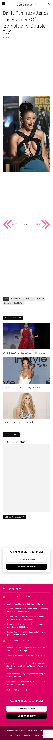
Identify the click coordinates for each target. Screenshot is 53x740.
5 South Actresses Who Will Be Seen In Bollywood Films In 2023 (25, 657)
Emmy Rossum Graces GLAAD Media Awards (24, 352)
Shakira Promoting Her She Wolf (18, 422)
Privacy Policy (14, 735)
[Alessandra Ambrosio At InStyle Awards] (26, 370)
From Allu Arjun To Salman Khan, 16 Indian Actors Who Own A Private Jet (25, 683)
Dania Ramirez (16, 298)
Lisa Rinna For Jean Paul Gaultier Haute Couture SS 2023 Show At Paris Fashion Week (26, 618)
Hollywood (30, 298)
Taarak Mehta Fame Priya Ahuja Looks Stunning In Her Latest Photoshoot (27, 675)
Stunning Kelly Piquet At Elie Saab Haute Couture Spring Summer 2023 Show (25, 633)
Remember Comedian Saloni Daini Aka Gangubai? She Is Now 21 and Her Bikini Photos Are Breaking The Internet (27, 666)
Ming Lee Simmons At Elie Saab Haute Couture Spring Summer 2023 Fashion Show (27, 610)
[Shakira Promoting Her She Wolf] (26, 405)
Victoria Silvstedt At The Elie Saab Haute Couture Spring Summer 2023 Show (25, 625)
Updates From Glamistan (19, 596)
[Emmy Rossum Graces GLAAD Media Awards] (26, 335)
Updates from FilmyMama (19, 640)
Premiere (40, 298)
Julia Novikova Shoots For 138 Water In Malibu (24, 604)
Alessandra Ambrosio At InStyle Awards (21, 387)
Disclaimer (27, 735)
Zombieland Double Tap (13, 303)
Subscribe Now (26, 566)
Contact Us (39, 735)
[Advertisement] (26, 69)
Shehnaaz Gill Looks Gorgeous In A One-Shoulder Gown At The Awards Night (25, 649)
